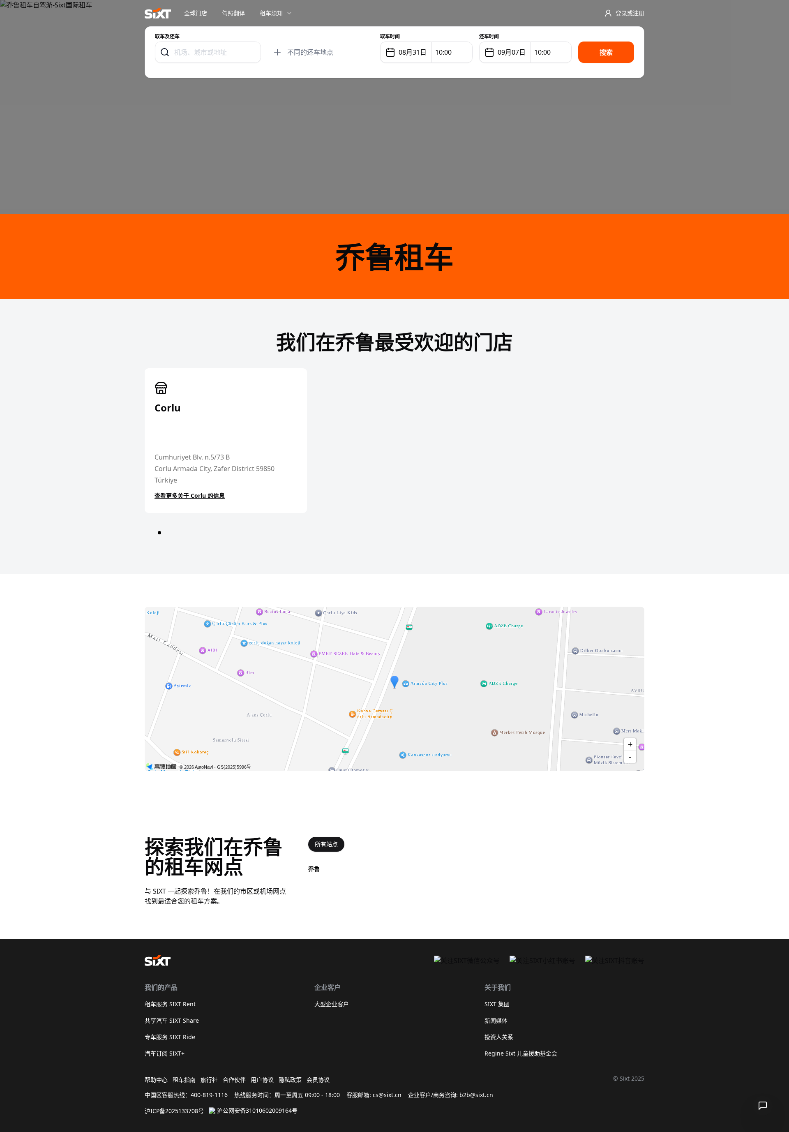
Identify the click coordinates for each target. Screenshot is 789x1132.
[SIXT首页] (158, 13)
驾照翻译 (233, 13)
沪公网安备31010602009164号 (257, 1110)
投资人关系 (498, 1037)
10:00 (443, 52)
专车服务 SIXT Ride (170, 1037)
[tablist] (326, 844)
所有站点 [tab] (326, 844)
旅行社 (209, 1079)
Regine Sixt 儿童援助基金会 (520, 1053)
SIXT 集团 (497, 1004)
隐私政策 (290, 1079)
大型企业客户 (331, 1004)
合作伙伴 (234, 1079)
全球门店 (195, 13)
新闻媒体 (496, 1020)
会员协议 (318, 1079)
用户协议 (262, 1079)
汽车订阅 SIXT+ (165, 1053)
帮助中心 (156, 1079)
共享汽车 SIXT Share (172, 1020)
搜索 (606, 52)
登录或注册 (630, 13)
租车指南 (184, 1079)
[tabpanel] (476, 869)
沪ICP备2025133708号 (174, 1111)
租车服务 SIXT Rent (170, 1004)
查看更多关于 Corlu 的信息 (190, 495)
